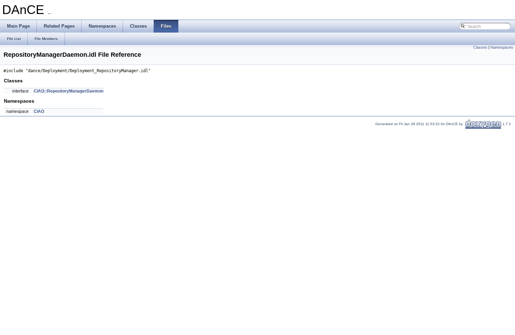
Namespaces (501, 47)
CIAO (39, 111)
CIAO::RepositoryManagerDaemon (68, 91)
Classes (480, 47)
